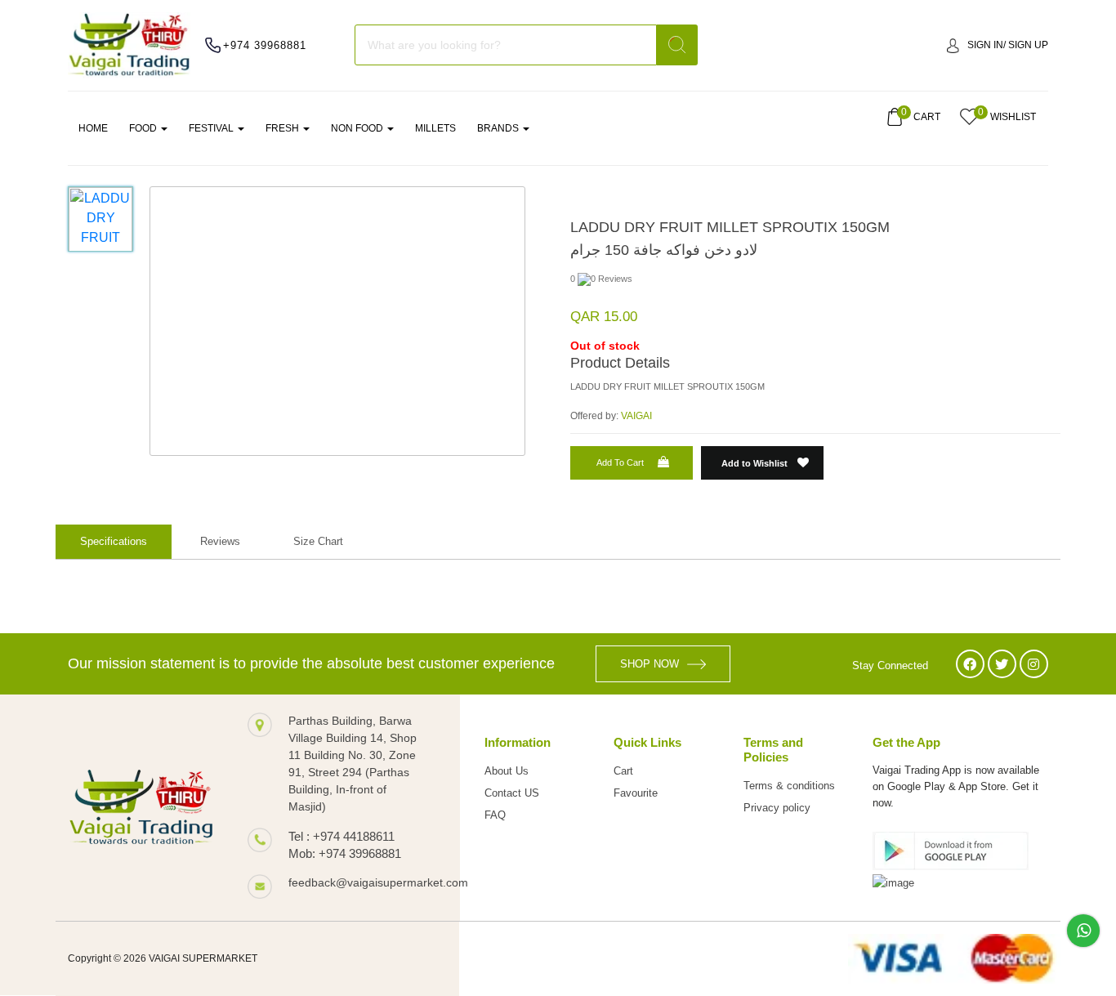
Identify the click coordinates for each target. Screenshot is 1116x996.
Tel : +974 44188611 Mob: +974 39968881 (344, 844)
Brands (499, 128)
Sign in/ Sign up (1007, 45)
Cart (623, 771)
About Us (506, 771)
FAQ (495, 815)
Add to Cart (620, 462)
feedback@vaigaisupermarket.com (357, 882)
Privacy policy (776, 808)
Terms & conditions (789, 785)
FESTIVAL (212, 128)
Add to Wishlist (755, 463)
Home (93, 128)
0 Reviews (611, 279)
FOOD (144, 128)
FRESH (283, 128)
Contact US (511, 793)
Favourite (636, 793)
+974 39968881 (264, 45)
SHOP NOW (649, 664)
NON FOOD (358, 128)
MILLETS (435, 128)
